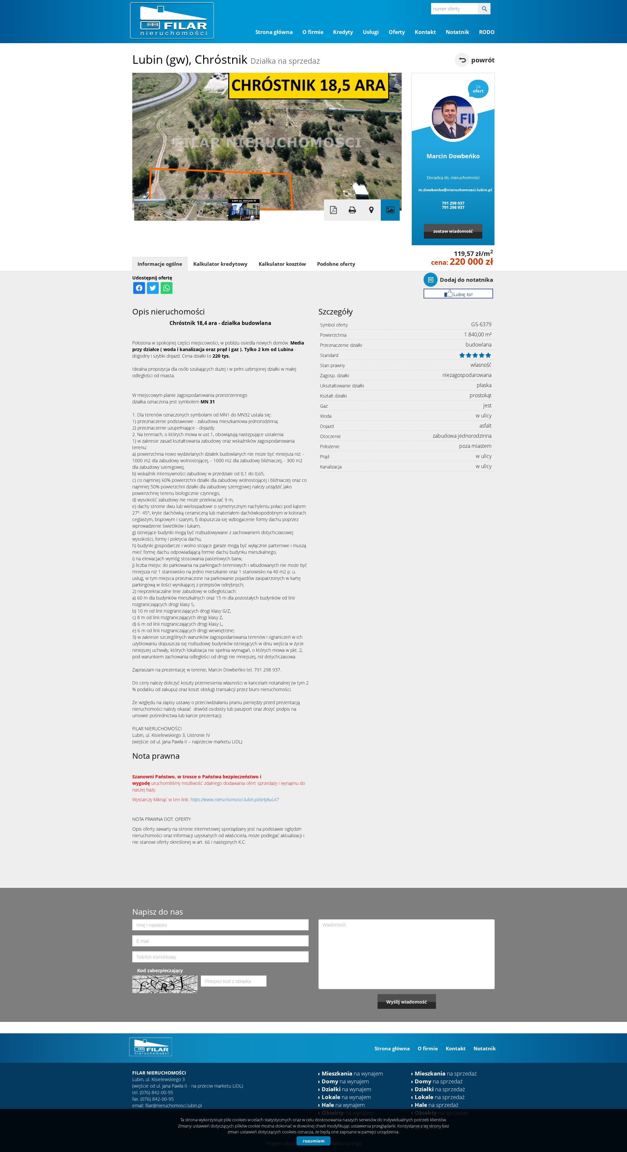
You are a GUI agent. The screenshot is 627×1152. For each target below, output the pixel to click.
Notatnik (457, 32)
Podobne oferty (336, 264)
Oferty (397, 32)
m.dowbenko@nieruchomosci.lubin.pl (453, 190)
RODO (487, 32)
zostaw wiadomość (453, 231)
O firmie (312, 32)
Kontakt (425, 32)
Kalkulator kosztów (282, 264)
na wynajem (352, 1073)
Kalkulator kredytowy (220, 264)
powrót (483, 60)
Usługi (371, 32)
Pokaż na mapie (371, 210)
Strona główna (274, 32)
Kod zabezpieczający (160, 970)
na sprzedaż (446, 1073)
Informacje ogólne (159, 264)
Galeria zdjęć (390, 210)
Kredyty (343, 32)
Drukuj (352, 210)
